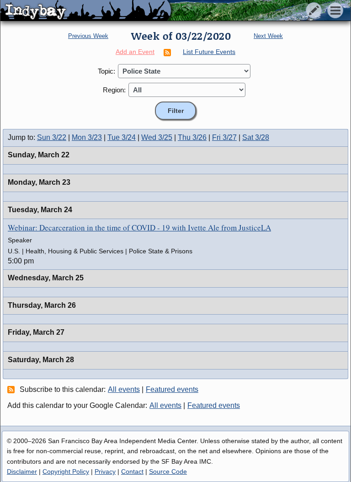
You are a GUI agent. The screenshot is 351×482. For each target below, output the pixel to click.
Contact (132, 471)
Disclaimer (22, 471)
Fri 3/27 (224, 137)
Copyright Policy (66, 471)
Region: (114, 90)
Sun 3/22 (51, 137)
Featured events (172, 389)
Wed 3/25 (156, 137)
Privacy (105, 471)
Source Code (168, 471)
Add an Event (135, 51)
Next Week (268, 35)
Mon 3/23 (87, 137)
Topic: (106, 71)
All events (124, 389)
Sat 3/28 (255, 137)
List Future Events (209, 51)
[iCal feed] (12, 389)
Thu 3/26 (192, 137)
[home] (85, 11)
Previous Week (88, 35)
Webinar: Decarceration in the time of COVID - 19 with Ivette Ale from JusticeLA (139, 227)
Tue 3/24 (121, 137)
